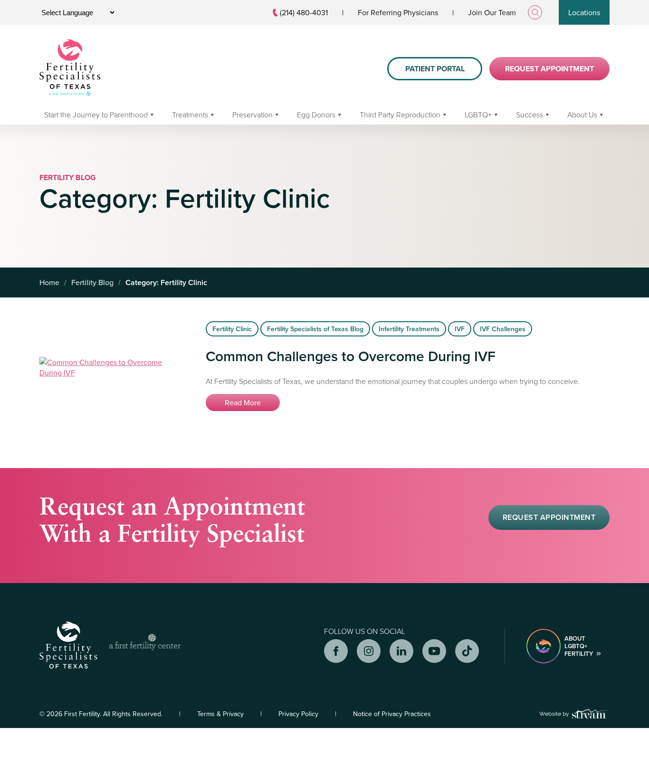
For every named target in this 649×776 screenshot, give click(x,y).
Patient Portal (435, 68)
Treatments (190, 114)
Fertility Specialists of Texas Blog (315, 329)
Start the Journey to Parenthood (96, 114)
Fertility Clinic (232, 329)
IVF (460, 329)
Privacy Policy (298, 714)
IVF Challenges (502, 329)
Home (49, 282)
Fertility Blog (92, 282)
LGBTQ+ (478, 114)
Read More (243, 402)
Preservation (252, 114)
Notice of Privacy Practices (392, 714)
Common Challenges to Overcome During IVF (351, 356)
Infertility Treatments (409, 329)
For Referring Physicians (398, 12)
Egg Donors (316, 114)
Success (529, 114)
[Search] (535, 12)
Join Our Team (492, 12)
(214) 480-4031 (304, 12)
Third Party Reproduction (400, 114)
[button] (549, 517)
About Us (582, 114)
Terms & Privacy (220, 714)
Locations (584, 12)
